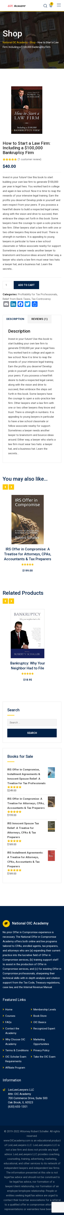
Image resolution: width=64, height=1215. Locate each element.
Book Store (40, 1015)
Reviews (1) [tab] (39, 319)
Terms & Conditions (17, 1050)
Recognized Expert (44, 1028)
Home (8, 1009)
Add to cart (26, 285)
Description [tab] (15, 319)
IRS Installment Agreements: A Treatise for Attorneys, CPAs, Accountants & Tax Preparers (27, 668)
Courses (10, 1015)
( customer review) (29, 159)
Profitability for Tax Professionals (37, 294)
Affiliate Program (15, 1067)
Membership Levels (44, 1009)
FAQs (8, 1022)
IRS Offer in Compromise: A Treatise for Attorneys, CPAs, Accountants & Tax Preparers (27, 554)
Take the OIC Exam (44, 1056)
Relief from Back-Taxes (16, 299)
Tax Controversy (41, 299)
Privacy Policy (41, 1050)
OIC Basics (39, 1022)
